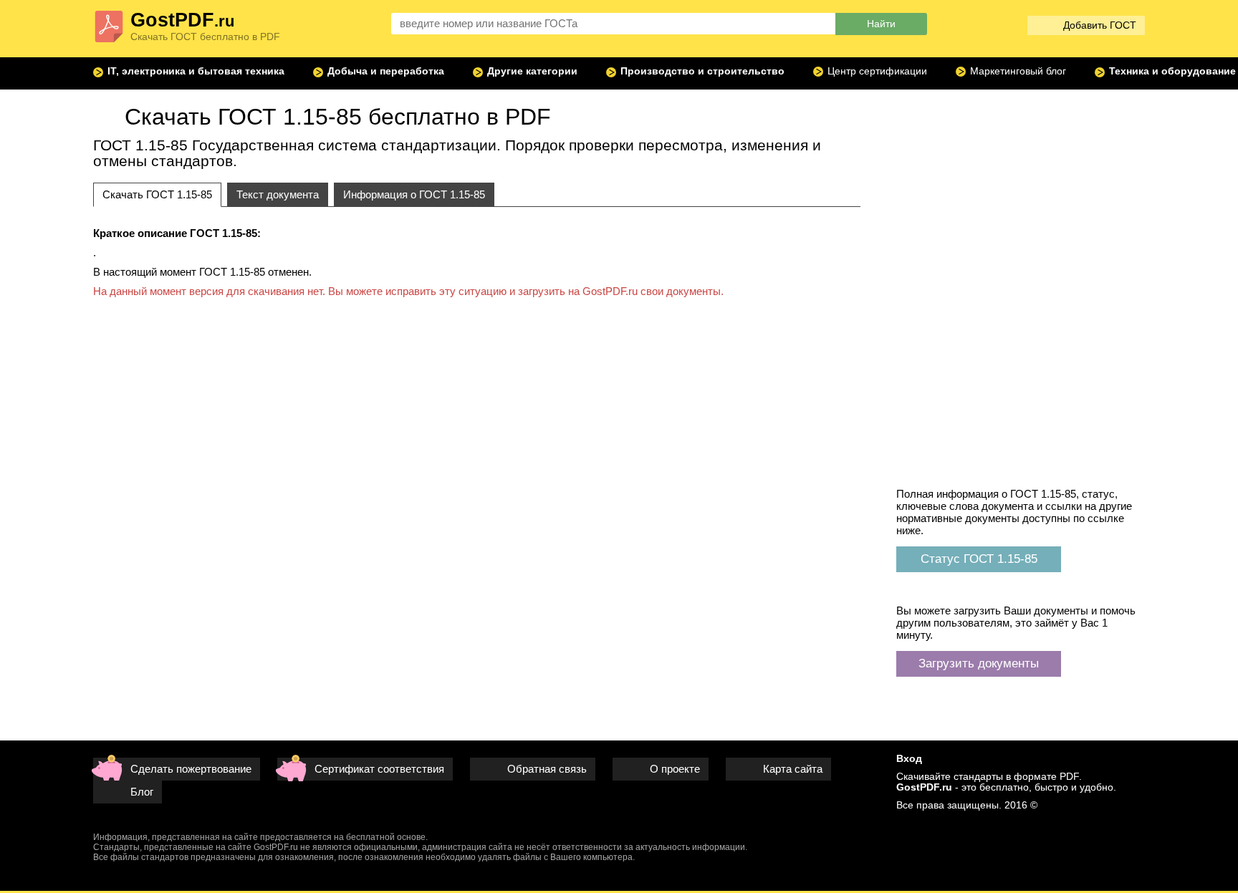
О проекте (675, 769)
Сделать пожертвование (190, 769)
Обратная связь (547, 769)
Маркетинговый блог (1018, 71)
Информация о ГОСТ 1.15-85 (414, 194)
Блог (141, 792)
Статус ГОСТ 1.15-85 (979, 558)
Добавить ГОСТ (1099, 25)
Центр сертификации (877, 71)
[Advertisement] (1021, 182)
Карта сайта (792, 769)
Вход (909, 758)
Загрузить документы (978, 663)
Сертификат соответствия (379, 769)
